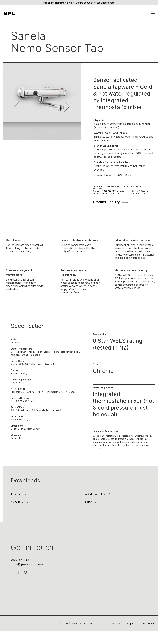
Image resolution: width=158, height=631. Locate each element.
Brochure (16, 494)
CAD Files (17, 502)
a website (148, 623)
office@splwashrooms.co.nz (27, 564)
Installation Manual (96, 494)
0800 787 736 (109, 191)
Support (130, 623)
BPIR (87, 502)
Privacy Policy (113, 623)
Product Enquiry (106, 202)
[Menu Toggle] (153, 14)
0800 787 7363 (20, 559)
